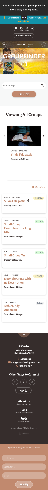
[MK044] (24, 45)
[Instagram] (32, 382)
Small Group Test (15, 255)
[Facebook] (15, 382)
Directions (25, 359)
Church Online (23, 35)
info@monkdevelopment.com (25, 362)
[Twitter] (23, 382)
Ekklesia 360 (24, 433)
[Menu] (4, 44)
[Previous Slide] (4, 136)
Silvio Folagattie (21, 154)
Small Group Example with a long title (17, 228)
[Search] (43, 44)
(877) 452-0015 (25, 366)
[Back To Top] (24, 335)
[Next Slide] (43, 136)
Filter (22, 94)
